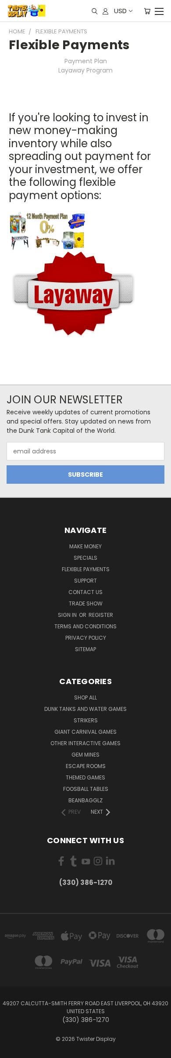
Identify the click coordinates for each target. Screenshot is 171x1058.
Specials (85, 558)
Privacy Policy (85, 637)
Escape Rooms (86, 766)
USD (120, 10)
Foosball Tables (85, 789)
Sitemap (85, 649)
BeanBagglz (85, 800)
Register (101, 615)
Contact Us (85, 592)
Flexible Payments (86, 569)
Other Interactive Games (85, 743)
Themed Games (85, 777)
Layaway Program (85, 70)
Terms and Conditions (85, 626)
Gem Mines (85, 754)
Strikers (86, 720)
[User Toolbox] (105, 11)
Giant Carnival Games (85, 732)
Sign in (68, 615)
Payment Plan (85, 61)
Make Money (85, 546)
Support (85, 580)
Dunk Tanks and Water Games (85, 709)
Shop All (85, 697)
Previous (13, 1049)
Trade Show (86, 603)
